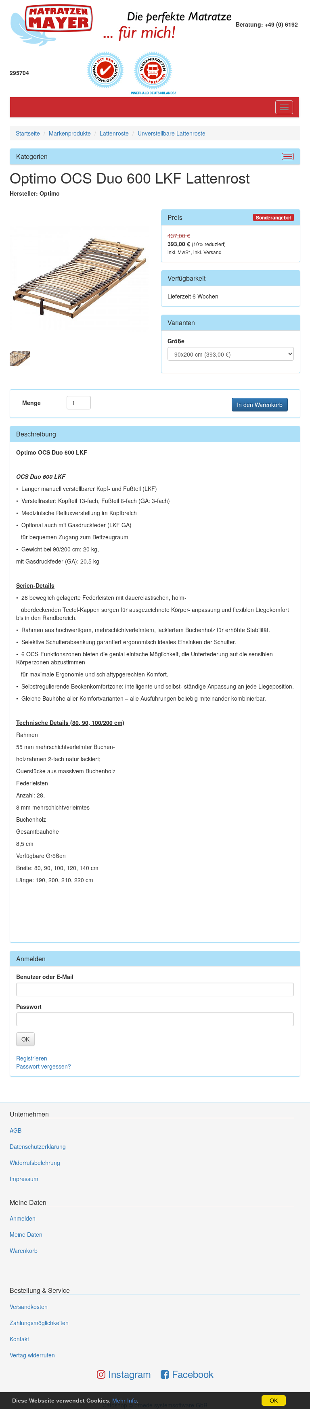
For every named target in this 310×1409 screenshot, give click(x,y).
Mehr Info (124, 1400)
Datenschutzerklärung (38, 1146)
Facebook (191, 1374)
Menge (31, 403)
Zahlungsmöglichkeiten (39, 1323)
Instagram (128, 1374)
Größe (176, 341)
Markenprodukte (70, 133)
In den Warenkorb (260, 405)
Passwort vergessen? (43, 1066)
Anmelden (23, 1218)
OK (274, 1400)
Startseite (28, 133)
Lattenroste (114, 133)
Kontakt (19, 1339)
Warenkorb (24, 1250)
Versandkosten (29, 1307)
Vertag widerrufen (32, 1355)
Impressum (24, 1179)
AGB (15, 1130)
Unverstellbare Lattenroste (171, 133)
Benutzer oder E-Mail (44, 977)
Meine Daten (26, 1234)
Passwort (29, 1006)
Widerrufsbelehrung (35, 1163)
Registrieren (31, 1058)
